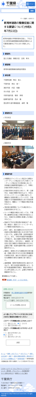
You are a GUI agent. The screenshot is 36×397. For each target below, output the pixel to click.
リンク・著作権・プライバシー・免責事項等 (15, 371)
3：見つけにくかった (13, 336)
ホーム (3, 354)
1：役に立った (10, 323)
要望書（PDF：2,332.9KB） (17, 280)
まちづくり (24, 354)
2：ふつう (23, 323)
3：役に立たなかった (13, 325)
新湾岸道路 (21, 359)
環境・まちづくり (12, 354)
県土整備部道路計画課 (20, 292)
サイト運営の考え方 (7, 373)
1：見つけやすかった (13, 333)
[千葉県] (8, 4)
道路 (10, 356)
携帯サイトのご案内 (21, 373)
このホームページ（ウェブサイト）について (15, 369)
